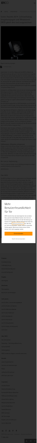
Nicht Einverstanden (18, 239)
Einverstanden (18, 234)
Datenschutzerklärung (18, 223)
